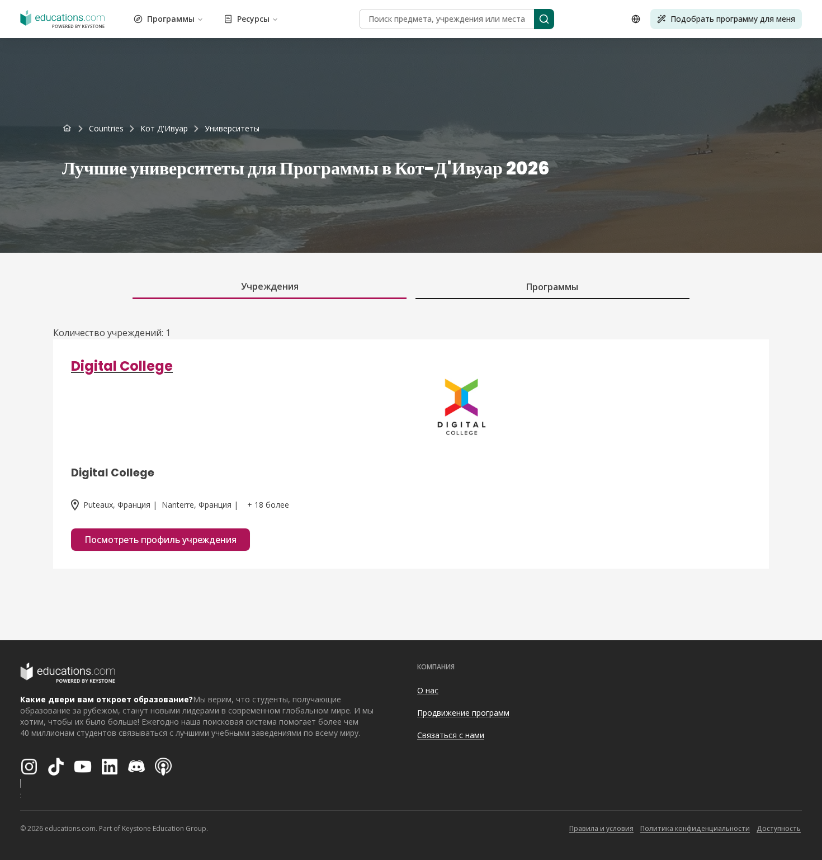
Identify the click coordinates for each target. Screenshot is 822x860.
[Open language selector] (636, 19)
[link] (232, 128)
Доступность (779, 828)
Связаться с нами (450, 735)
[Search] (544, 19)
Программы (171, 18)
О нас (427, 690)
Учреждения (270, 286)
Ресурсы (253, 18)
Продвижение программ (463, 712)
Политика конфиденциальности (695, 828)
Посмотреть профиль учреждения (160, 539)
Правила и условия (601, 828)
